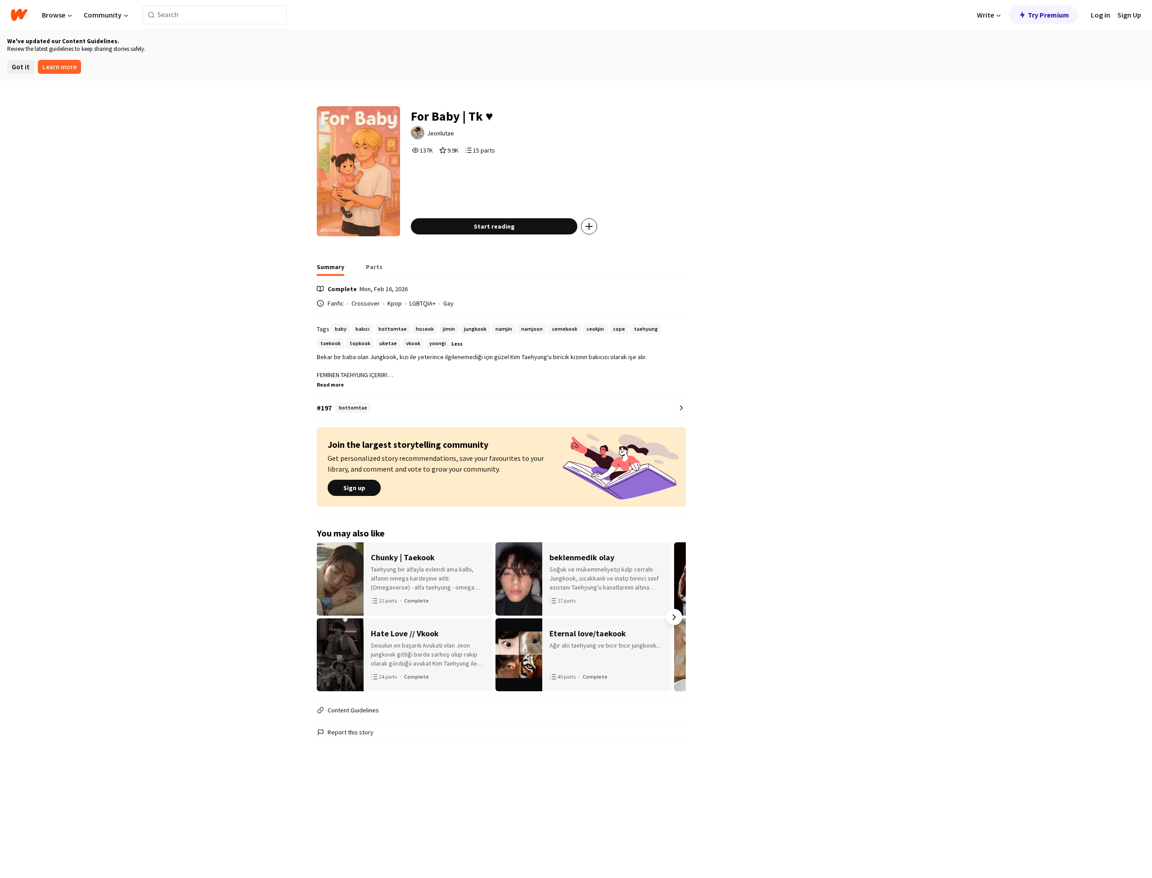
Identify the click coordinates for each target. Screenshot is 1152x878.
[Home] (19, 15)
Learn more (59, 67)
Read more (330, 384)
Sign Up (1129, 14)
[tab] (330, 269)
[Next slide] (674, 617)
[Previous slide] (328, 617)
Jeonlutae (440, 133)
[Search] (151, 15)
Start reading (494, 226)
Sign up (354, 488)
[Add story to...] (589, 226)
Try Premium (1048, 14)
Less (457, 343)
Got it (21, 67)
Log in (1100, 14)
